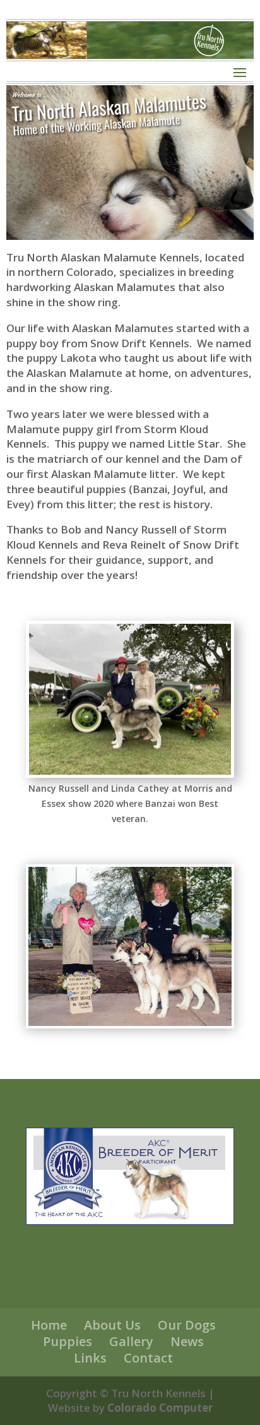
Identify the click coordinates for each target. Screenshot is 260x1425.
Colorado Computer (160, 1407)
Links (90, 1357)
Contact (148, 1357)
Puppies (67, 1341)
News (187, 1341)
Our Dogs (187, 1324)
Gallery (131, 1341)
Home (49, 1324)
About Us (112, 1324)
